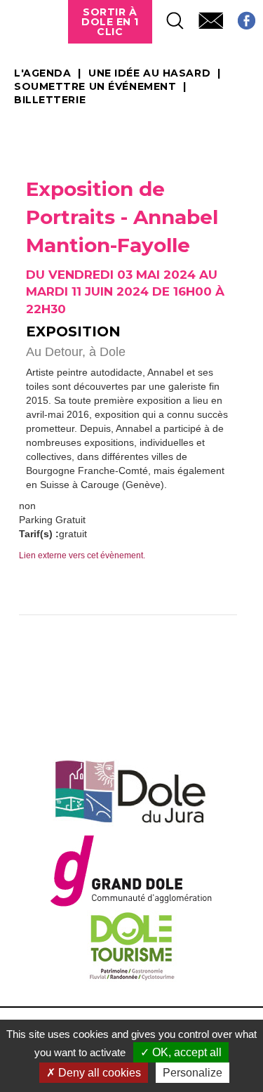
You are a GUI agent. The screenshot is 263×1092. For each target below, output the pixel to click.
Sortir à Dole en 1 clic (110, 22)
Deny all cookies (98, 1073)
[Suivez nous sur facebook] (239, 16)
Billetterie (50, 100)
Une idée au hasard (149, 73)
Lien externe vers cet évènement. (82, 555)
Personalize (192, 1073)
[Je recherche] (168, 16)
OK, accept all (185, 1052)
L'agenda (42, 73)
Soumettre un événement (95, 87)
